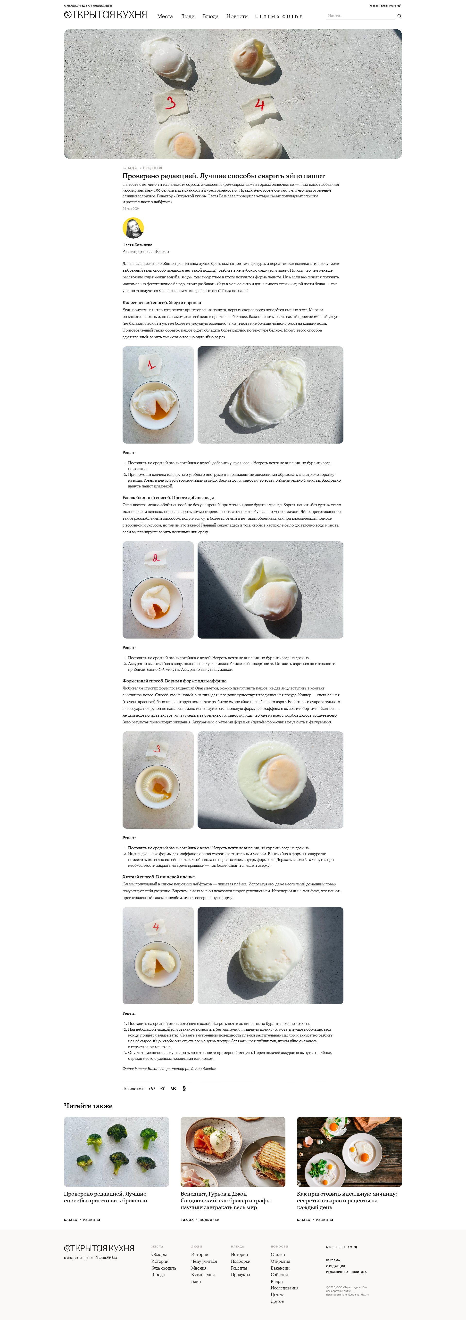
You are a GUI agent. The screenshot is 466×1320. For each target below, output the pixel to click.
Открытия (280, 1261)
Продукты (240, 1275)
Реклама (333, 1260)
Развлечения (203, 1275)
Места (165, 17)
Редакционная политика (346, 1272)
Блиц (196, 1282)
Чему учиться (204, 1261)
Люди (188, 17)
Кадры (277, 1282)
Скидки (278, 1255)
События (279, 1275)
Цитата (277, 1295)
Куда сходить (163, 1268)
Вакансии (280, 1268)
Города (158, 1275)
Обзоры (159, 1255)
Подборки (210, 1220)
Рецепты (153, 168)
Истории (159, 1261)
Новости (237, 17)
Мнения (199, 1268)
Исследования (285, 1288)
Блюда (210, 17)
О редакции (335, 1266)
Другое (277, 1301)
